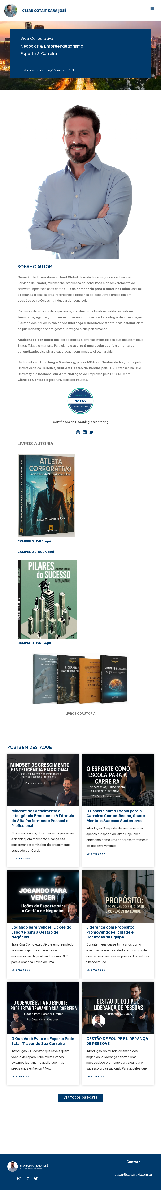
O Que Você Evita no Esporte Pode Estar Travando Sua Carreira (43, 1008)
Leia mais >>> (21, 858)
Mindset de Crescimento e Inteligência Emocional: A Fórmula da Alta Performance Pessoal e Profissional (43, 780)
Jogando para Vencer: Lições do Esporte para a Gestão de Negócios (43, 896)
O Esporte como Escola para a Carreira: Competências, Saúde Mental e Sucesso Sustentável (118, 780)
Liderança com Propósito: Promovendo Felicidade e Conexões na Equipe (118, 896)
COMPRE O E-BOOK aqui (36, 552)
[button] (80, 1097)
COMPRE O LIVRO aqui (34, 541)
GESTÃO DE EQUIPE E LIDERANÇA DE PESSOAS (118, 1008)
